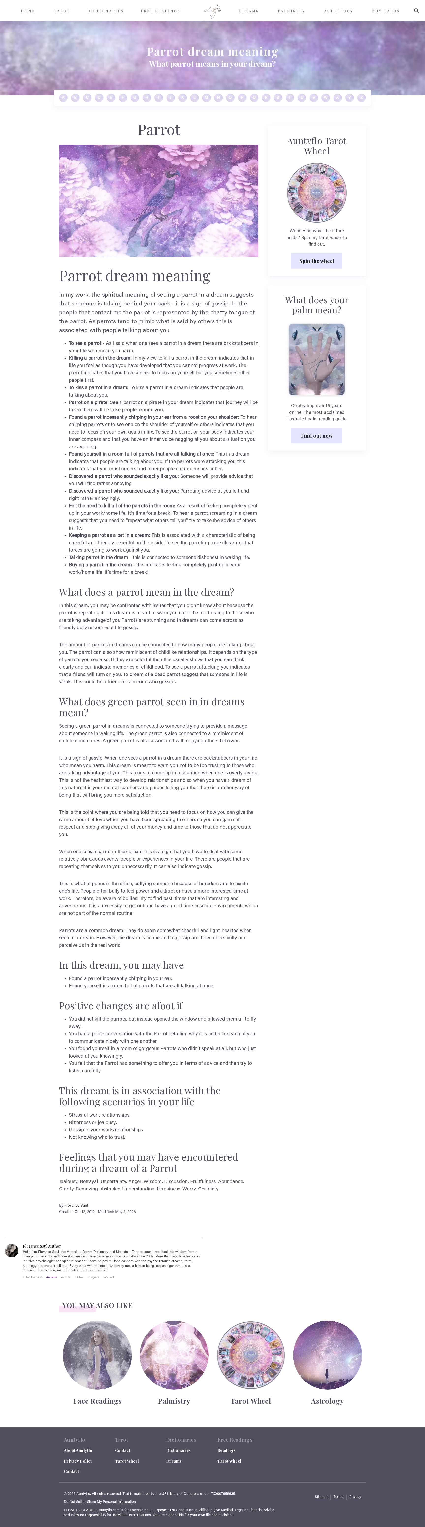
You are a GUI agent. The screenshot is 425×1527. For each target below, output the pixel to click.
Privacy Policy (78, 1460)
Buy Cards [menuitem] (386, 11)
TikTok (79, 1277)
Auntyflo (83, 1494)
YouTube (66, 1277)
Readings (226, 1450)
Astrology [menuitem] (338, 11)
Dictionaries (178, 1450)
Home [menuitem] (28, 11)
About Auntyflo (78, 1450)
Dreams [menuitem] (249, 11)
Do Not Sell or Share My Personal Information (100, 1502)
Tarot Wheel (127, 1460)
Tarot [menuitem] (62, 11)
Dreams (174, 1460)
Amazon (51, 1277)
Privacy (355, 1497)
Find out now (317, 435)
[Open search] (417, 11)
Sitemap (321, 1497)
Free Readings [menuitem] (161, 11)
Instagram (93, 1277)
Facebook (109, 1277)
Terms (338, 1497)
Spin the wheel (316, 260)
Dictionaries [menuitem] (105, 11)
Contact (71, 1471)
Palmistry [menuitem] (291, 11)
